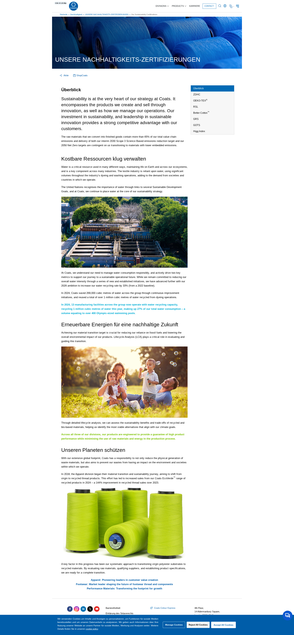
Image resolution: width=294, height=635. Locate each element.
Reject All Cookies (198, 625)
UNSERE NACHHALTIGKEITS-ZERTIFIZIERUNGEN (106, 14)
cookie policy (92, 629)
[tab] (212, 88)
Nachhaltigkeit (76, 14)
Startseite (64, 14)
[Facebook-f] (70, 609)
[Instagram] (76, 609)
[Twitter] (90, 609)
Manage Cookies (174, 625)
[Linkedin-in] (83, 609)
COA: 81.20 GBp (60, 3)
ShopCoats (82, 75)
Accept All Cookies (223, 625)
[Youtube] (97, 609)
